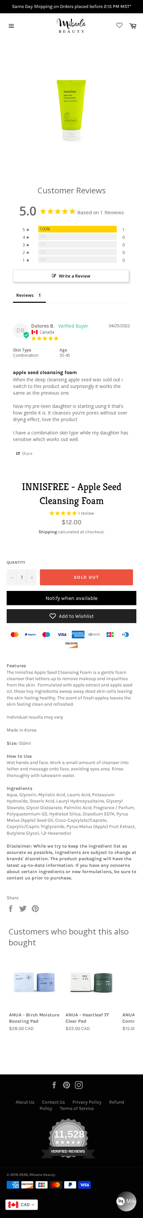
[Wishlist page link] (118, 25)
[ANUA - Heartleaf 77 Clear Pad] (91, 982)
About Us (25, 1102)
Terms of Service (77, 1108)
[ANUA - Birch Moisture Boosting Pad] (34, 982)
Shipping (48, 531)
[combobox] (21, 1204)
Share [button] (27, 453)
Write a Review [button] (74, 276)
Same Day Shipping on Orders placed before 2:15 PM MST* (71, 6)
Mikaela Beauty (42, 1175)
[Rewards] (126, 1201)
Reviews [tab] (25, 295)
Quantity (16, 562)
